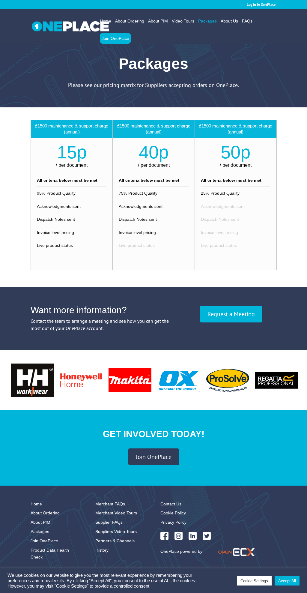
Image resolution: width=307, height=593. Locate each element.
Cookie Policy (173, 513)
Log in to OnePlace (261, 4)
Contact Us (170, 504)
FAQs (247, 21)
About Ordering (129, 21)
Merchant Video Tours (116, 513)
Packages (207, 21)
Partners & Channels (115, 540)
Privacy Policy (173, 522)
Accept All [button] (287, 581)
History (102, 550)
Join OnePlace (115, 38)
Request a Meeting (231, 314)
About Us (229, 21)
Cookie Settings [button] (254, 581)
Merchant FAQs (110, 504)
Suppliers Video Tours (116, 531)
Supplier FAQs (109, 522)
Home (105, 21)
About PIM (158, 21)
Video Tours (183, 21)
